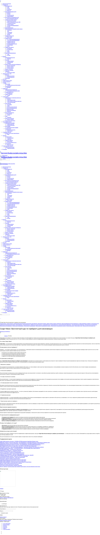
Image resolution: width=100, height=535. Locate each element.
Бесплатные (40, 323)
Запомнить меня (4, 513)
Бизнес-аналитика (57, 323)
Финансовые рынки (70, 325)
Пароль (1, 511)
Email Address (3, 509)
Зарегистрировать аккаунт (5, 520)
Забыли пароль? (3, 517)
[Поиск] (0, 162)
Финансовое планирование (18, 325)
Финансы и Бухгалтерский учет (89, 325)
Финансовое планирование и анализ (43, 325)
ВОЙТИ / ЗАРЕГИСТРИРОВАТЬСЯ (6, 497)
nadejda (1, 488)
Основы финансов (46, 324)
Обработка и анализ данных (36, 324)
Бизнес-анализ (50, 323)
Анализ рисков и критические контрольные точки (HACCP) (25, 323)
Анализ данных (3, 323)
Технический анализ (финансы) (64, 324)
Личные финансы (19, 324)
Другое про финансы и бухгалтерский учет (70, 323)
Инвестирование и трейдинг (85, 323)
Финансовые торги (78, 325)
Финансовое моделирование (91, 324)
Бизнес (44, 323)
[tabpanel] (50, 387)
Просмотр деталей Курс (5, 331)
